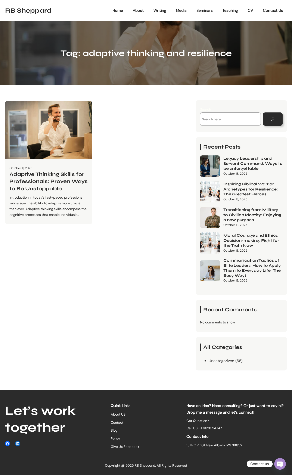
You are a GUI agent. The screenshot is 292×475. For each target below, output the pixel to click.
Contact (117, 422)
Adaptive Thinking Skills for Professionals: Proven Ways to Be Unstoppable (48, 181)
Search (205, 109)
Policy (115, 438)
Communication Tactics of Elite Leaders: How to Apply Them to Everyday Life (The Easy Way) (252, 268)
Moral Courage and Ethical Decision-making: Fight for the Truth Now (251, 240)
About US (118, 414)
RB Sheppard (28, 10)
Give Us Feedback (125, 446)
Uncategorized (221, 360)
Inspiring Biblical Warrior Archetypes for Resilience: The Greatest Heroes (250, 189)
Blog (114, 430)
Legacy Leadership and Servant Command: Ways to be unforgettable (253, 163)
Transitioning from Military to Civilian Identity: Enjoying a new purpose (252, 214)
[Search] (273, 119)
